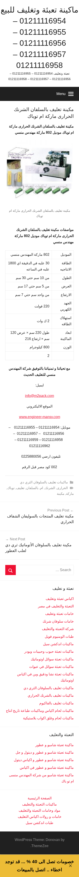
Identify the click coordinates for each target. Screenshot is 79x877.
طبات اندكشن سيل (39, 823)
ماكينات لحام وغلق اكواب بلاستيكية (48, 718)
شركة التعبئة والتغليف (58, 629)
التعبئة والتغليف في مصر (56, 606)
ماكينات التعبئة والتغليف (39, 804)
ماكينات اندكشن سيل (58, 644)
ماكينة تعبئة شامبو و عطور (54, 745)
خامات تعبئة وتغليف (59, 614)
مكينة (60, 493)
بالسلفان (32, 488)
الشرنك (50, 488)
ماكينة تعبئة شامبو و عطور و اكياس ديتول (44, 760)
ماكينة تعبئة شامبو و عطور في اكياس (47, 767)
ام (41, 488)
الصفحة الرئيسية (40, 798)
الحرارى (62, 488)
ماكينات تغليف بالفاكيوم (56, 703)
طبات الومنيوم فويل (59, 636)
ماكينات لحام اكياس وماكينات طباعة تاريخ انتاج (40, 711)
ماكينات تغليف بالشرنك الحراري (51, 695)
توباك (10, 488)
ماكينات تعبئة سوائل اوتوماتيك (52, 659)
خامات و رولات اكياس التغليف (39, 817)
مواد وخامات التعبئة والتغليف (39, 810)
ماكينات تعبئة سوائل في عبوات (51, 667)
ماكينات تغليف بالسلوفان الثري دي (44, 482)
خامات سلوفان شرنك (58, 621)
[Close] (70, 866)
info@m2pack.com (39, 396)
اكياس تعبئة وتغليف (60, 599)
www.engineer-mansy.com (39, 417)
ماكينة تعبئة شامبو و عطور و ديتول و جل (45, 752)
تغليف (20, 488)
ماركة (70, 493)
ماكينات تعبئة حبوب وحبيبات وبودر (49, 651)
